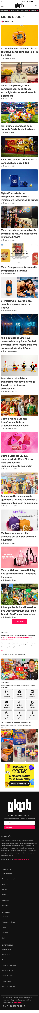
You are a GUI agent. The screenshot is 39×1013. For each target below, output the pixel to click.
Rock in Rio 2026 (4, 10)
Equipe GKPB (6, 955)
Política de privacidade (9, 965)
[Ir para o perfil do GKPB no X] (37, 1)
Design (4, 927)
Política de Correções (8, 986)
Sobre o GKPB (6, 949)
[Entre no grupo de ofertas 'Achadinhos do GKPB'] (19, 776)
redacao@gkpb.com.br (21, 859)
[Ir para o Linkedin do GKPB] (30, 1)
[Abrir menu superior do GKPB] (2, 1)
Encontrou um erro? (8, 879)
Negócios (5, 917)
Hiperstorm (17, 1002)
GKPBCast (5, 895)
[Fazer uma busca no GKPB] (36, 5)
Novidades (33, 10)
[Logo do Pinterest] (17, 1006)
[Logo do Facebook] (11, 1006)
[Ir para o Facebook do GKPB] (34, 1)
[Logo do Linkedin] (14, 1006)
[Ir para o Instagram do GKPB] (25, 1)
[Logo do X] (24, 1006)
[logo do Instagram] (4, 1006)
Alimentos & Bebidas (8, 922)
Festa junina (24, 10)
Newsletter (5, 900)
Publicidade (5, 933)
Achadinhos (5, 905)
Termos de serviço (7, 976)
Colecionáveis (15, 10)
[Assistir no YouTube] (19, 669)
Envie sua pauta (7, 874)
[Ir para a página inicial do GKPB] (19, 5)
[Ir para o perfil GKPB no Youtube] (32, 1)
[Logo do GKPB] (19, 806)
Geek (3, 938)
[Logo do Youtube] (21, 1006)
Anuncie (4, 889)
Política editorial (7, 981)
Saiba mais (4, 651)
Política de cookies (7, 970)
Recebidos (5, 884)
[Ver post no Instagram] (7, 737)
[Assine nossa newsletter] (23, 1)
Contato (4, 960)
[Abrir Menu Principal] (2, 5)
